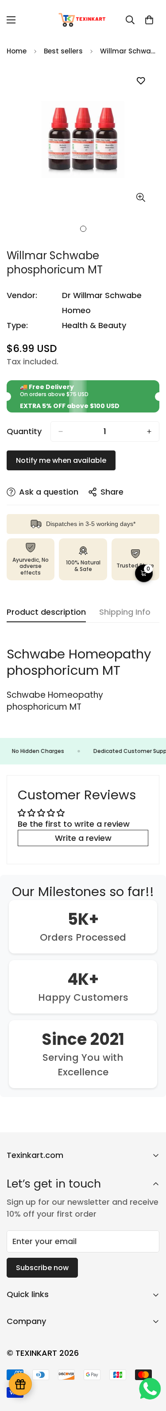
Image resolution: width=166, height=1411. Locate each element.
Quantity (24, 431)
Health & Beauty (94, 325)
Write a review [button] (83, 838)
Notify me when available (61, 460)
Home (17, 51)
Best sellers (63, 51)
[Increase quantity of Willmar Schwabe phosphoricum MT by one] (149, 431)
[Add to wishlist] (141, 81)
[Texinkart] (83, 20)
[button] (149, 20)
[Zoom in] (141, 198)
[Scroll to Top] (150, 1364)
